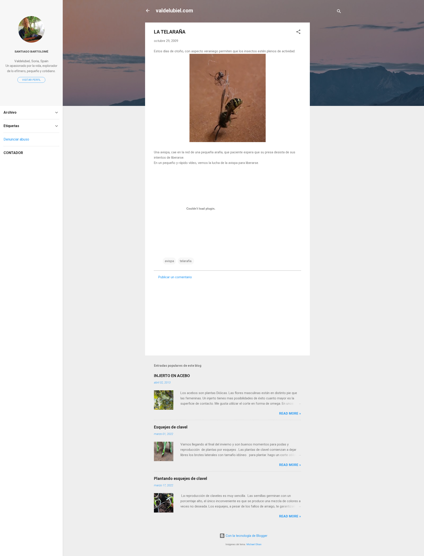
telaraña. (186, 261)
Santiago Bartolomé (31, 51)
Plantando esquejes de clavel (180, 478)
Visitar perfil (31, 79)
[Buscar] (339, 12)
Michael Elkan (253, 544)
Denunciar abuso (16, 139)
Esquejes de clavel (170, 427)
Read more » (290, 413)
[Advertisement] (327, 89)
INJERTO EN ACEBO (172, 375)
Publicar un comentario (175, 277)
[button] (298, 32)
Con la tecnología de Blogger (246, 536)
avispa (169, 261)
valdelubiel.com (174, 11)
